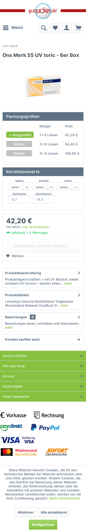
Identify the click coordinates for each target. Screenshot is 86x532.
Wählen (19, 144)
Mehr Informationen (64, 498)
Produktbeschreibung (23, 273)
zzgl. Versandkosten (35, 227)
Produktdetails (17, 295)
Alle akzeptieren (54, 512)
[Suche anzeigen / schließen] (43, 27)
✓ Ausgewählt (20, 135)
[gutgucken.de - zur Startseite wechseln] (43, 11)
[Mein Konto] (66, 27)
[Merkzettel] (55, 27)
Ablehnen (25, 512)
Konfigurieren (43, 525)
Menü (17, 27)
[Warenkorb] (78, 27)
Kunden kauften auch (22, 339)
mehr (67, 283)
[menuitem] (12, 27)
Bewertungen (16, 317)
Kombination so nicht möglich (40, 246)
